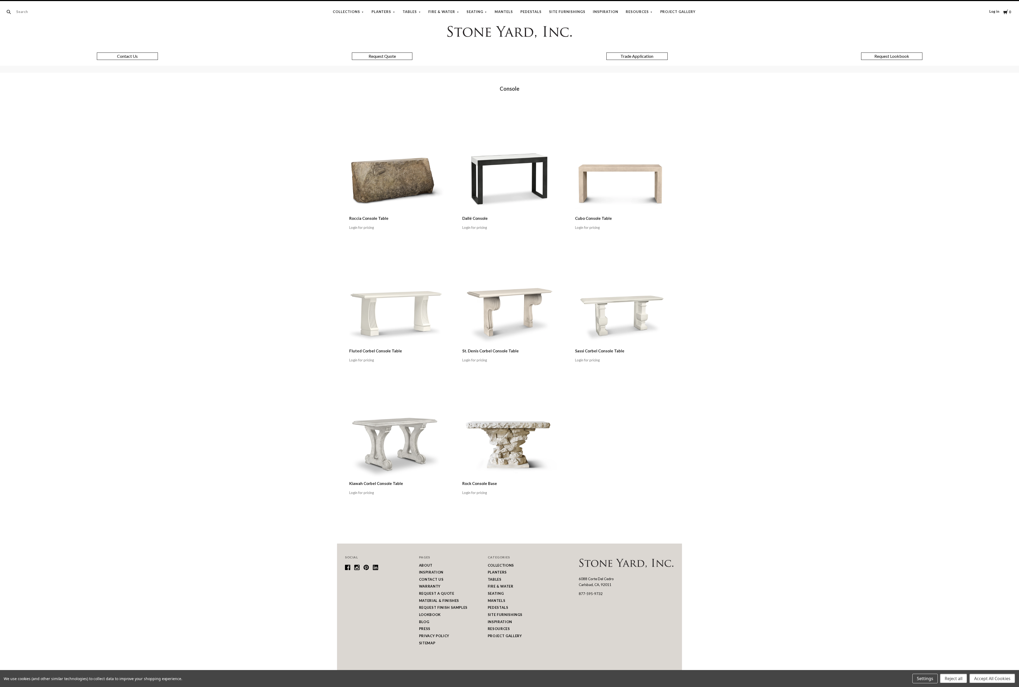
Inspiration (605, 12)
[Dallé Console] (509, 165)
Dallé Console (475, 218)
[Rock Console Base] (509, 430)
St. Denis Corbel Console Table (490, 350)
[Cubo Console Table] (622, 165)
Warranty (430, 586)
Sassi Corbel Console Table (599, 350)
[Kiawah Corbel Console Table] (396, 430)
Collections (346, 12)
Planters (381, 12)
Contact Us (431, 579)
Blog (424, 622)
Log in (994, 11)
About (426, 565)
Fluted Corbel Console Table (375, 350)
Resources (637, 12)
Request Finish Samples (443, 607)
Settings (925, 678)
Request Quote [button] (382, 56)
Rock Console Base (479, 483)
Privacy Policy (434, 636)
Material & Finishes (439, 600)
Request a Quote (436, 593)
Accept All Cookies (992, 678)
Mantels (504, 12)
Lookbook (430, 614)
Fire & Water (441, 12)
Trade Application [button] (636, 56)
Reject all (953, 678)
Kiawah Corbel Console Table (376, 483)
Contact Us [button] (127, 56)
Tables (410, 12)
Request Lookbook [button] (891, 56)
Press (424, 629)
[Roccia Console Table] (396, 165)
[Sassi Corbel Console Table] (622, 298)
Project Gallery (678, 12)
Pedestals (531, 12)
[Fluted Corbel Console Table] (396, 298)
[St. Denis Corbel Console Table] (509, 298)
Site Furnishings (567, 12)
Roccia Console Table (368, 218)
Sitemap (427, 643)
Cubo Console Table (593, 218)
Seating (475, 12)
